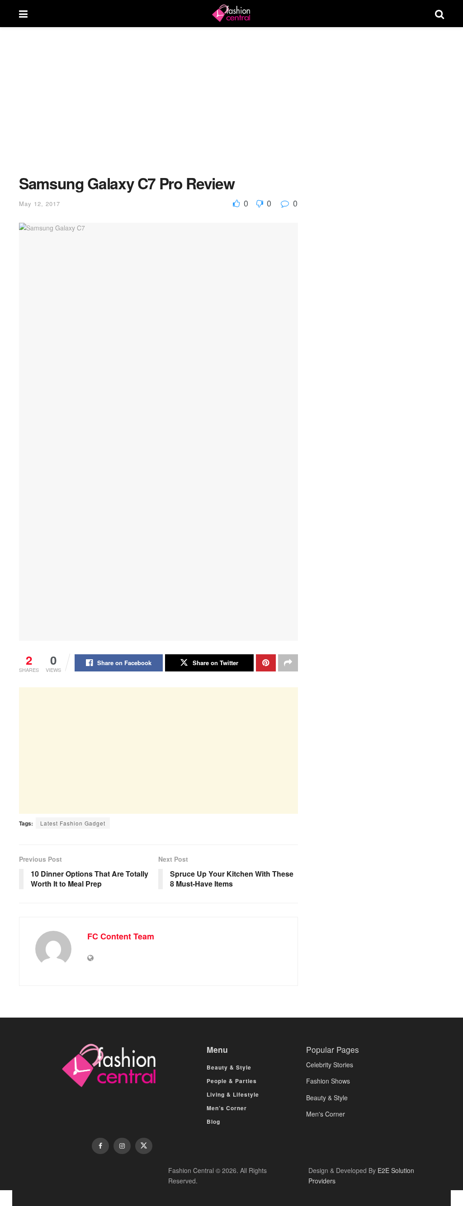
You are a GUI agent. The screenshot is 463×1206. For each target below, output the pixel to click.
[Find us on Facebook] (100, 1146)
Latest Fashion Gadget (72, 823)
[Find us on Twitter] (143, 1146)
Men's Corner (325, 1113)
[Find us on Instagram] (122, 1146)
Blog (213, 1121)
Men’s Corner (227, 1108)
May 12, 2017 (39, 203)
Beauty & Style (229, 1067)
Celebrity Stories (329, 1064)
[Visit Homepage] (231, 14)
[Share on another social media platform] (288, 662)
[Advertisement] (158, 107)
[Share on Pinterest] (266, 662)
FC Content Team (120, 936)
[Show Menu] (23, 13)
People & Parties (232, 1081)
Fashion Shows (328, 1080)
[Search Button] (439, 13)
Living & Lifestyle (233, 1094)
